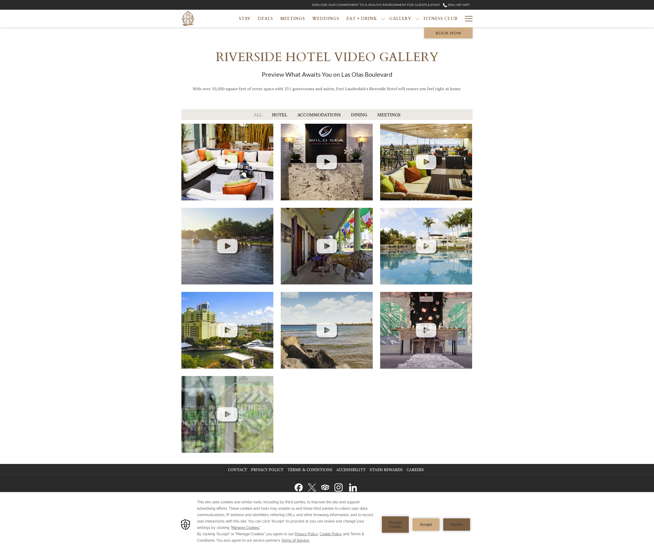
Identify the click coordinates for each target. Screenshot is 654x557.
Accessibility (351, 469)
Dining (359, 114)
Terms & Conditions (309, 469)
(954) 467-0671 (458, 5)
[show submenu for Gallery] (417, 18)
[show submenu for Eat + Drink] (383, 18)
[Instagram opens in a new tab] (338, 486)
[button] (227, 162)
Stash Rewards (386, 469)
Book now (448, 32)
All (258, 114)
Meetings (389, 114)
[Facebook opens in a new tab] (299, 486)
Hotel (279, 114)
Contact (237, 469)
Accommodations (319, 114)
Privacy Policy (267, 469)
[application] (327, 524)
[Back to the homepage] (188, 18)
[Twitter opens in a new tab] (312, 486)
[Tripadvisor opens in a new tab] (325, 486)
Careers (415, 469)
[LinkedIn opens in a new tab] (353, 486)
